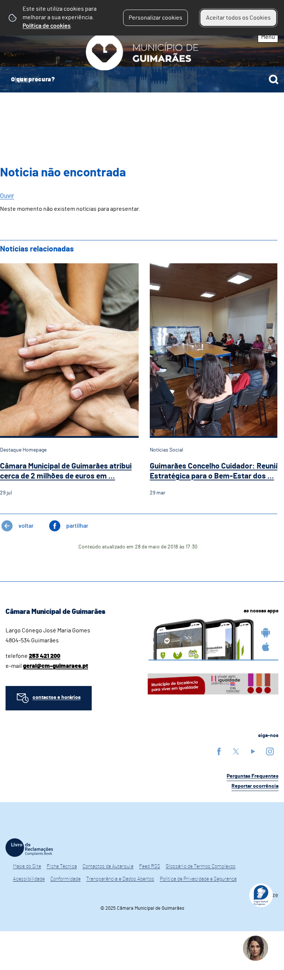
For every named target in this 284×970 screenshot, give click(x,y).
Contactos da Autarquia (107, 866)
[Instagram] (269, 751)
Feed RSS (149, 866)
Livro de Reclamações (29, 847)
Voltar (26, 526)
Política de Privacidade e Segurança (198, 879)
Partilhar (77, 526)
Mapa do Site (27, 866)
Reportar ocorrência (254, 786)
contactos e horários (57, 697)
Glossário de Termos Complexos (201, 866)
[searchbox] (142, 79)
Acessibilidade (29, 879)
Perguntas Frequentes (252, 776)
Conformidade (65, 879)
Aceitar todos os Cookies (238, 18)
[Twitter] (235, 751)
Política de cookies (47, 26)
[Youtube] (252, 751)
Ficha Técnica (62, 866)
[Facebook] (218, 751)
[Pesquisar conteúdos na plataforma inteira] (273, 79)
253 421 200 (44, 656)
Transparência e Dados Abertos (120, 879)
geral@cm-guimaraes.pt (55, 666)
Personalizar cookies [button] (155, 18)
